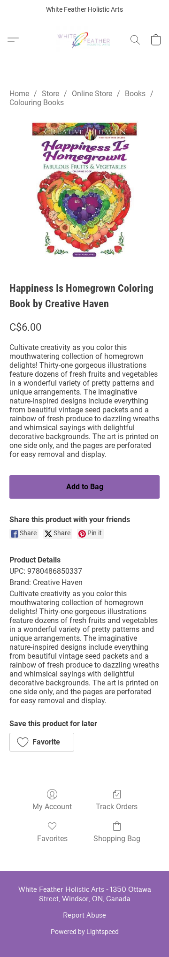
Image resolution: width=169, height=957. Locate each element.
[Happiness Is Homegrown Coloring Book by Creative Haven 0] (84, 191)
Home (19, 93)
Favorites (52, 838)
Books (135, 93)
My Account (52, 806)
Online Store (92, 93)
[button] (85, 40)
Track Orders (117, 806)
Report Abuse (84, 915)
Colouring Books (36, 102)
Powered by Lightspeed (85, 931)
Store (50, 93)
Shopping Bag (116, 838)
